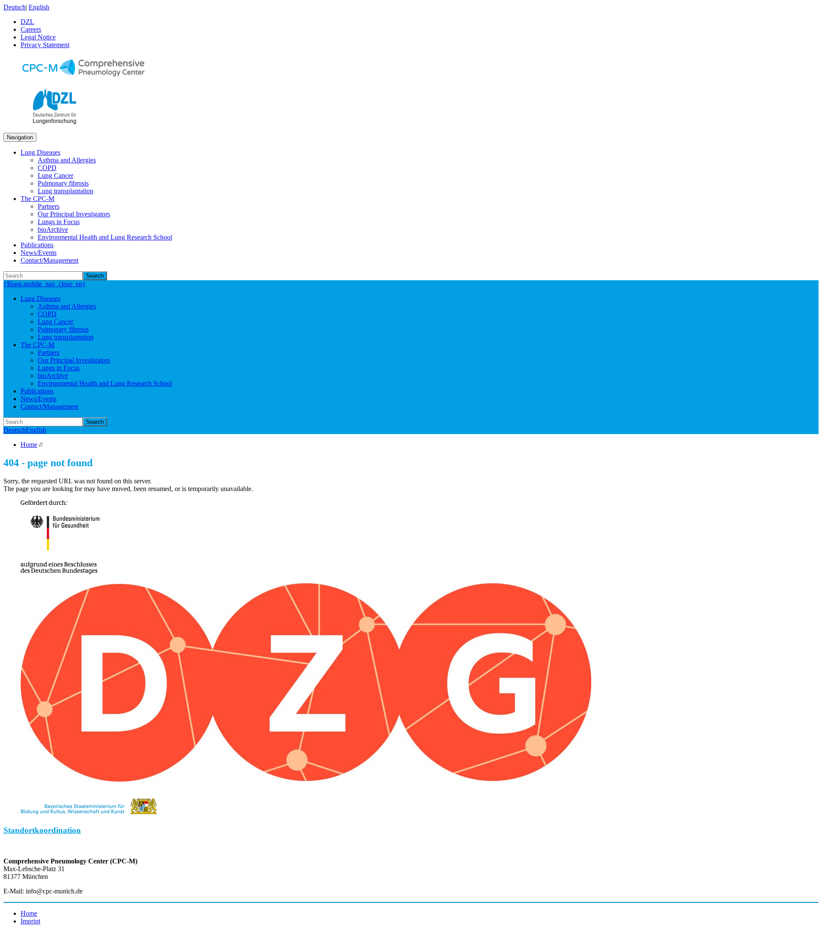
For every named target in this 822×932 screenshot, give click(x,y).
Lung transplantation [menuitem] (65, 191)
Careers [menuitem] (31, 29)
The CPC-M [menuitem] (37, 198)
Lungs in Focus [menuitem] (59, 221)
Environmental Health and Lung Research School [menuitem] (105, 237)
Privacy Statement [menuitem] (45, 44)
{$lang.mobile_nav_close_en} (44, 284)
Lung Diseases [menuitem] (40, 152)
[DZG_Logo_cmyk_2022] (306, 779)
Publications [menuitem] (37, 245)
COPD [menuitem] (47, 167)
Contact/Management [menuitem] (49, 260)
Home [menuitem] (29, 913)
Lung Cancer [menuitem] (55, 175)
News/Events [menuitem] (39, 252)
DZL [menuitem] (27, 21)
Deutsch (14, 7)
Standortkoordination (42, 830)
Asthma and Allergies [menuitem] (67, 160)
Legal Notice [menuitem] (38, 37)
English (39, 7)
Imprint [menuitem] (30, 921)
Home (29, 444)
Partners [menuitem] (49, 206)
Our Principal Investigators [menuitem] (74, 214)
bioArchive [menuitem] (53, 229)
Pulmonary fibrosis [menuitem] (63, 183)
